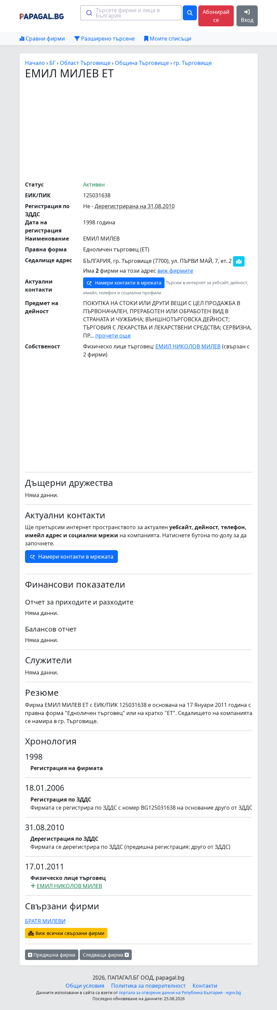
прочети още (113, 335)
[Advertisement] (151, 129)
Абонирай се (216, 16)
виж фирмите (175, 270)
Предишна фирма (53, 955)
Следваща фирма (104, 955)
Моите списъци (169, 38)
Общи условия (85, 985)
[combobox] (130, 12)
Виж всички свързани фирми (69, 933)
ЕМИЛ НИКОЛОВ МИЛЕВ (188, 346)
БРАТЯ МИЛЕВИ (45, 921)
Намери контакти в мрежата (127, 282)
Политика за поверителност (148, 985)
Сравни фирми (44, 38)
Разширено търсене (107, 38)
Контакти (205, 985)
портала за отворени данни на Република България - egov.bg (180, 992)
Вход (247, 20)
